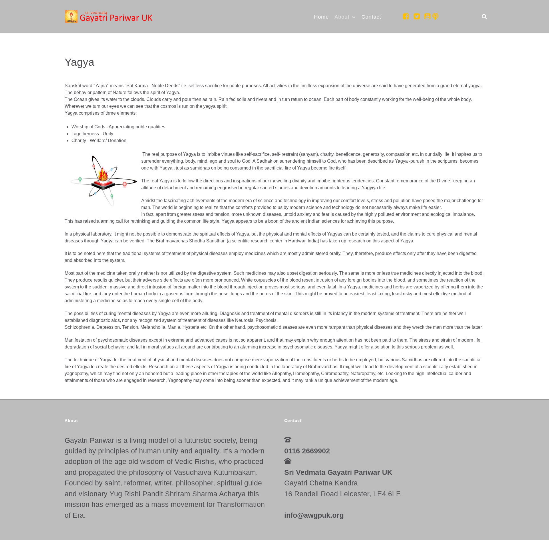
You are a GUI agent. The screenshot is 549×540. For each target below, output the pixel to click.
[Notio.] (110, 16)
